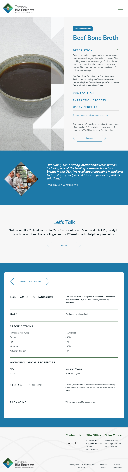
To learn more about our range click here (91, 115)
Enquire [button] (89, 138)
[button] (96, 50)
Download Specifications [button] (30, 281)
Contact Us (73, 435)
